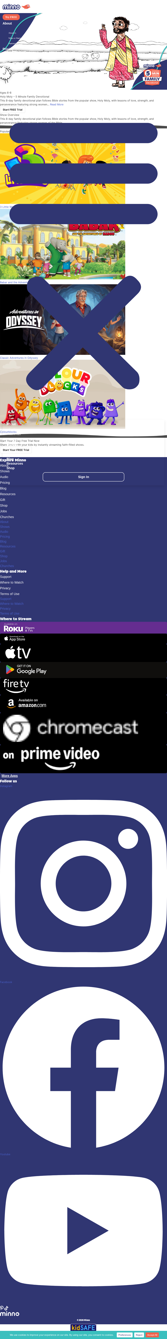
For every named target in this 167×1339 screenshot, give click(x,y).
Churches (7, 517)
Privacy (5, 588)
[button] (83, 252)
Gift (2, 500)
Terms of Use (9, 594)
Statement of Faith (15, 43)
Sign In (83, 81)
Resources (11, 67)
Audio (7, 58)
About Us (12, 33)
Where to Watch (14, 38)
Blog (6, 63)
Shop (7, 72)
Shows (8, 53)
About (4, 522)
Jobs (3, 511)
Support (5, 577)
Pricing (8, 49)
